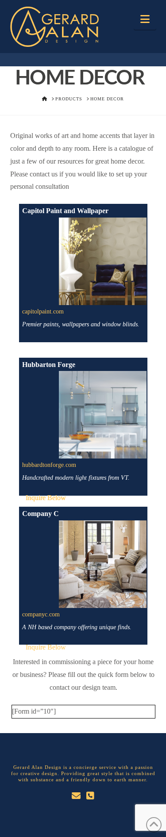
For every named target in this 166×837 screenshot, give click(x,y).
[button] (145, 19)
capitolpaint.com (43, 311)
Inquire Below (46, 497)
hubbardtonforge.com (49, 465)
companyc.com (41, 614)
